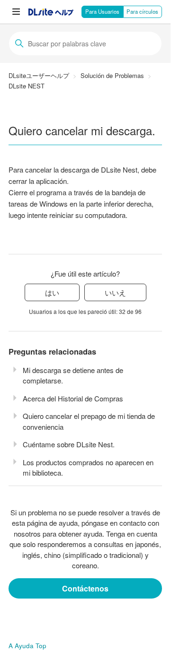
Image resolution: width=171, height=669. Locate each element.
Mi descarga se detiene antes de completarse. (73, 375)
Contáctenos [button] (85, 588)
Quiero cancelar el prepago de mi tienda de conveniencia (89, 421)
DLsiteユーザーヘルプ (39, 75)
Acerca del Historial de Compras (73, 398)
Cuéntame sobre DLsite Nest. (69, 444)
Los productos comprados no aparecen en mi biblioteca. (88, 467)
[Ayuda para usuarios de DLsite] (50, 12)
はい (52, 292)
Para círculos (142, 11)
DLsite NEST (27, 85)
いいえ (115, 292)
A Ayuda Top (27, 645)
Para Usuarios (102, 11)
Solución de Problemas (112, 75)
